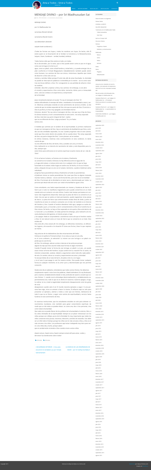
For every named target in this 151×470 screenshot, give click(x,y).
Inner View (99, 35)
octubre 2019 (99, 317)
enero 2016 (98, 441)
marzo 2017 (99, 404)
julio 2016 (98, 424)
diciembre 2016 (99, 413)
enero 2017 (98, 410)
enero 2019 (98, 342)
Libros (98, 57)
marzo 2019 (99, 337)
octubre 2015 (99, 450)
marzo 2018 (99, 371)
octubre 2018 (99, 351)
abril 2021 (98, 266)
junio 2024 (98, 159)
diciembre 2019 (99, 311)
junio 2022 (98, 227)
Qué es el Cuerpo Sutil (101, 38)
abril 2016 (98, 433)
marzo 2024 (99, 167)
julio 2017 (98, 393)
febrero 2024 (99, 170)
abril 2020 (98, 300)
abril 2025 (98, 131)
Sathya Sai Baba (82, 8)
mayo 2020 (98, 297)
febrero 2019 (99, 339)
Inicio (73, 8)
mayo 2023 (98, 196)
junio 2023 (98, 193)
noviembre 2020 (100, 280)
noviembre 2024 (100, 145)
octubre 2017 (99, 385)
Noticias (98, 44)
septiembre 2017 (100, 387)
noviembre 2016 (100, 416)
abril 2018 (98, 368)
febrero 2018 (99, 373)
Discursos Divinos (100, 41)
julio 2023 (98, 190)
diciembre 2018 (99, 345)
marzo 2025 (99, 133)
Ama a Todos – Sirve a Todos (57, 2)
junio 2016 (98, 427)
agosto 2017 (99, 390)
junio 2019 (98, 328)
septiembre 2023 (100, 184)
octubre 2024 (99, 148)
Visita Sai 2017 (94, 8)
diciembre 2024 (99, 142)
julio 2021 (98, 258)
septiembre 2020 (100, 286)
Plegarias (99, 72)
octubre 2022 (99, 215)
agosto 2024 (99, 153)
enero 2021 (98, 275)
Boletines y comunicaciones (104, 49)
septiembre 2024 (100, 150)
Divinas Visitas (99, 21)
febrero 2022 (99, 238)
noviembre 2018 (100, 348)
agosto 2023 (99, 187)
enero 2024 (98, 173)
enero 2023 (98, 207)
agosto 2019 (99, 323)
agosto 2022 (99, 221)
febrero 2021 (99, 272)
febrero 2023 (99, 204)
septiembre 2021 (100, 252)
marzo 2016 (99, 435)
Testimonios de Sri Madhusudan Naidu (105, 30)
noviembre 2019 (100, 314)
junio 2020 (98, 294)
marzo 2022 (99, 235)
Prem (37, 18)
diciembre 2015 (99, 444)
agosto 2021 (99, 255)
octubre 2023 (99, 181)
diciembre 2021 (99, 244)
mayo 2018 (98, 365)
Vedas (97, 66)
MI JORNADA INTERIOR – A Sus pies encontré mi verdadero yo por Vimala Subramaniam (48, 350)
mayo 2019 (98, 331)
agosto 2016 (99, 421)
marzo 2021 (99, 269)
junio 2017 (98, 396)
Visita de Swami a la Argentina (103, 18)
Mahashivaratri (100, 74)
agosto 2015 (99, 455)
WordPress (145, 466)
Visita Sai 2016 (105, 8)
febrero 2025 (99, 136)
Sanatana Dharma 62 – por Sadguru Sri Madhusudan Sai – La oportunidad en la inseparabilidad (106, 109)
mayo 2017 (98, 399)
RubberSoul (132, 464)
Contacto (114, 8)
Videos (98, 60)
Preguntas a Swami (102, 46)
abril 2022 (98, 232)
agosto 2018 (99, 356)
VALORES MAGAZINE (101, 27)
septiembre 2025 (100, 125)
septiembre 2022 (100, 218)
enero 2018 (98, 376)
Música (99, 55)
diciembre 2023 (99, 176)
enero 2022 (98, 241)
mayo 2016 (98, 430)
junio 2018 (98, 362)
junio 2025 (98, 128)
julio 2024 (98, 156)
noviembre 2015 (100, 447)
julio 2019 (98, 325)
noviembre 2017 (100, 382)
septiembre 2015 (100, 452)
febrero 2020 (99, 306)
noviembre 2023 (100, 179)
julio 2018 (98, 359)
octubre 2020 (99, 283)
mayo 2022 (98, 229)
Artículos (39, 340)
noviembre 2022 (100, 213)
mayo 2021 (98, 263)
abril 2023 (98, 198)
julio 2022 (98, 224)
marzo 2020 (99, 303)
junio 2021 (98, 260)
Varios (97, 69)
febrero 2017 (99, 407)
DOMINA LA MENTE (101, 24)
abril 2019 (98, 334)
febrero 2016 (99, 438)
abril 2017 (98, 402)
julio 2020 (98, 291)
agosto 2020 (99, 289)
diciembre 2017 (99, 379)
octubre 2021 (99, 249)
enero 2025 (98, 139)
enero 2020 (98, 308)
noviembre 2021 (100, 246)
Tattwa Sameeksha (102, 32)
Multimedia (98, 52)
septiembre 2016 (100, 418)
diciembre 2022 (99, 210)
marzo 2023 (99, 201)
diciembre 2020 (99, 277)
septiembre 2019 (100, 320)
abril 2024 (98, 164)
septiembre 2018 (100, 354)
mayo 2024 (98, 162)
